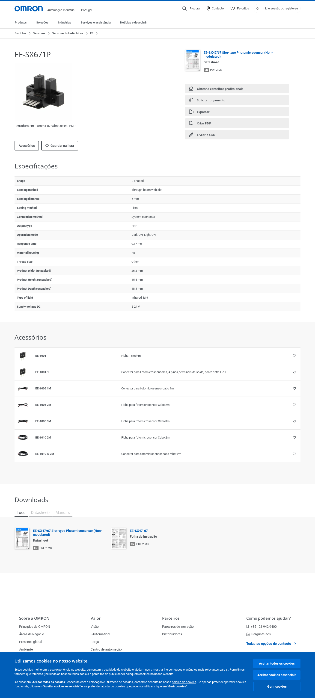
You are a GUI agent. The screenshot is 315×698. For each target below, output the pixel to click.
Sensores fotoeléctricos (67, 33)
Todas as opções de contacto (268, 644)
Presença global (30, 642)
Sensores (39, 33)
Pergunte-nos (261, 634)
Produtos (21, 22)
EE (91, 33)
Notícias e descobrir (133, 22)
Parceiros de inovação (178, 626)
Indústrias (64, 22)
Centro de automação (106, 649)
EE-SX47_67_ (139, 531)
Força (95, 642)
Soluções (42, 22)
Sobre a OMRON (34, 618)
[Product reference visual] (22, 356)
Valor (96, 618)
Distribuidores (172, 634)
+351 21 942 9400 (264, 626)
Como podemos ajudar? (268, 618)
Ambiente (26, 649)
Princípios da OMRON (34, 626)
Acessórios (27, 145)
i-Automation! (100, 634)
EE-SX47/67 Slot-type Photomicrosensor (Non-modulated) (238, 54)
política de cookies (184, 682)
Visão (95, 626)
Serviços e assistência (96, 22)
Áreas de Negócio (31, 634)
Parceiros (170, 618)
